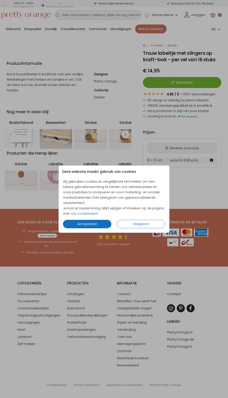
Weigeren (141, 224)
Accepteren (87, 224)
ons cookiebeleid (84, 213)
